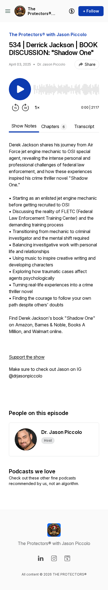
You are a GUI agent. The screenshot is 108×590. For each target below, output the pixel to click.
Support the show (27, 357)
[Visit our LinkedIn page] (40, 558)
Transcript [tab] (84, 126)
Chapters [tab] (53, 126)
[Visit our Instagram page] (54, 558)
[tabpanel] (54, 269)
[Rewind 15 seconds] (15, 107)
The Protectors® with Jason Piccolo (39, 11)
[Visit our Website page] (67, 558)
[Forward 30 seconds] (25, 107)
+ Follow (91, 11)
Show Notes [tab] (24, 126)
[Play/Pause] (20, 89)
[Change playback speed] (37, 107)
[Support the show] (71, 11)
